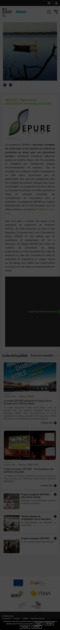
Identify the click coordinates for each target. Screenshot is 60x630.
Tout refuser (49, 623)
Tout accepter (25, 627)
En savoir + (39, 623)
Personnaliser (36, 627)
